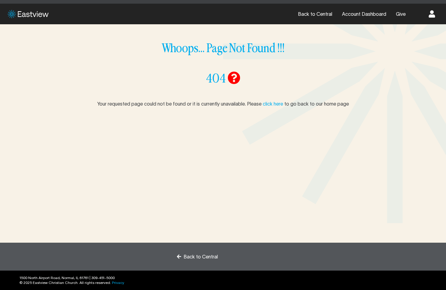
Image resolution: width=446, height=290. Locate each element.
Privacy (118, 283)
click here (273, 103)
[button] (431, 14)
